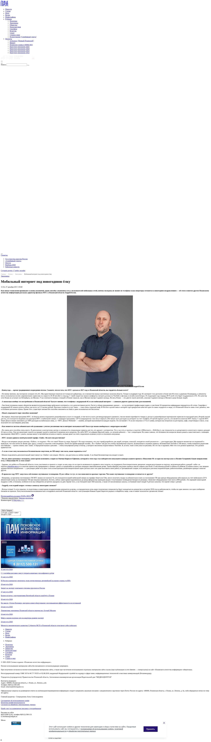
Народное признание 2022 (19, 53)
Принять (150, 729)
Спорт (12, 33)
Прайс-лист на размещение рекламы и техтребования (21, 708)
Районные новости (12, 267)
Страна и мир (15, 35)
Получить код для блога (10, 498)
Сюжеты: (4, 255)
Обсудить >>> (18, 500)
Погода (8, 263)
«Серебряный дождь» (13, 261)
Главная (3, 274)
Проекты (8, 39)
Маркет (12, 43)
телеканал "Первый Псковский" (22, 41)
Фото (7, 13)
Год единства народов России (16, 259)
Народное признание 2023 (19, 51)
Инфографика (10, 17)
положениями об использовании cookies (97, 729)
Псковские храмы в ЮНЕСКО (21, 45)
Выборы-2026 (10, 265)
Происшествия (15, 27)
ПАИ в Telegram (7, 510)
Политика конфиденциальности (13, 703)
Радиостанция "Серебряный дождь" (23, 37)
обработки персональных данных (82, 731)
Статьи (8, 11)
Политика (13, 21)
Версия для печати (26, 498)
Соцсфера (13, 29)
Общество (13, 25)
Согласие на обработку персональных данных (18, 705)
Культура (13, 31)
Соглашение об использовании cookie (15, 701)
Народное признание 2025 (19, 47)
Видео (7, 15)
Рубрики (8, 19)
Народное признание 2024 (19, 49)
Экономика (14, 23)
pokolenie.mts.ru (13, 466)
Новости (8, 9)
